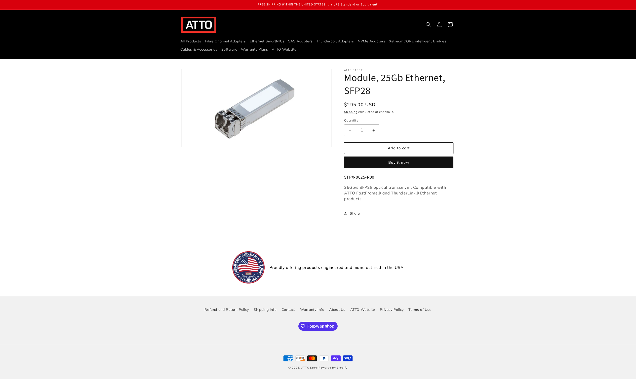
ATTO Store (309, 367)
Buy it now (398, 162)
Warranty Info (312, 309)
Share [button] (355, 213)
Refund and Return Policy (226, 309)
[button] (428, 24)
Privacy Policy (391, 309)
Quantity (351, 121)
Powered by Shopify (333, 367)
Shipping (351, 112)
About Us (337, 309)
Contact (288, 309)
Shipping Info (265, 309)
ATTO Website (362, 309)
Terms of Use (419, 309)
